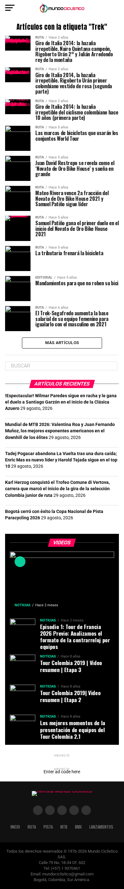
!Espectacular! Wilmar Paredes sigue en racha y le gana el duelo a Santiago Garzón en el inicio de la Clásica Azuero (61, 402)
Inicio (15, 827)
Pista (48, 827)
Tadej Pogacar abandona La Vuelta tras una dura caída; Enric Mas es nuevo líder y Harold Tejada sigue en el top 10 (61, 460)
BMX (78, 827)
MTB (63, 827)
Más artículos (62, 342)
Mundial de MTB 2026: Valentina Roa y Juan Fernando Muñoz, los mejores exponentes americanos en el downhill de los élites (60, 431)
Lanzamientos (101, 827)
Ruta (32, 827)
